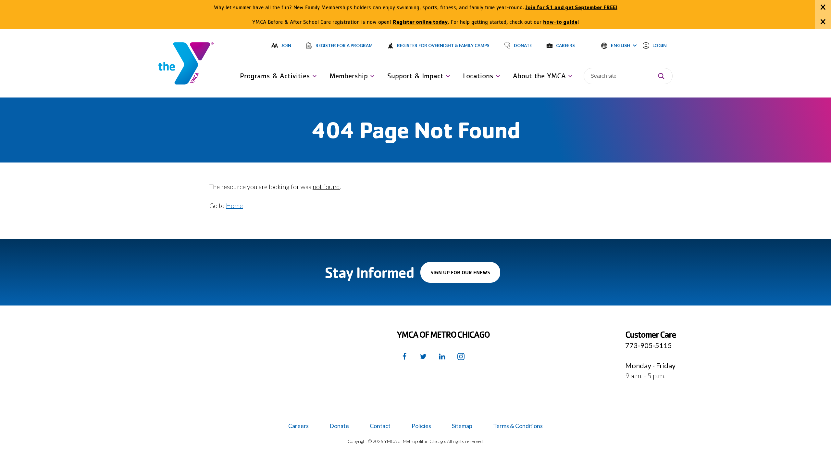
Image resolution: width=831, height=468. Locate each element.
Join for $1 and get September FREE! (571, 7)
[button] (619, 45)
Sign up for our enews (465, 276)
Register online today (420, 21)
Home (234, 205)
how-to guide (560, 21)
